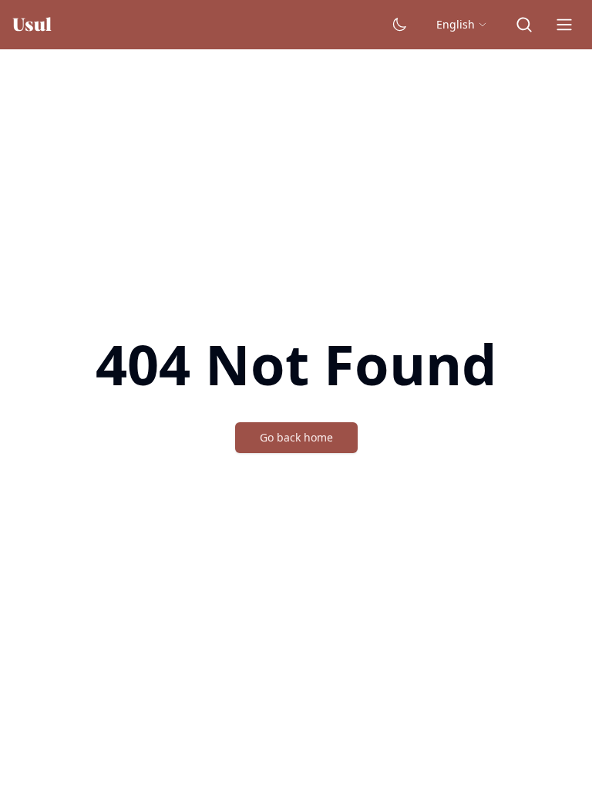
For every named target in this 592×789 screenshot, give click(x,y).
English (457, 25)
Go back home (296, 438)
